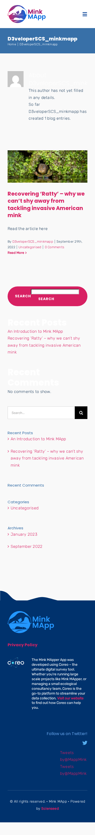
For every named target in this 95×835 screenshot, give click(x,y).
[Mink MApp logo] (27, 7)
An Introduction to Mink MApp (35, 331)
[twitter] (84, 742)
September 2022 (26, 546)
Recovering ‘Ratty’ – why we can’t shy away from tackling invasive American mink (46, 204)
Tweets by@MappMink (73, 756)
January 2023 (24, 534)
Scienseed (50, 808)
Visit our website (70, 698)
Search (23, 296)
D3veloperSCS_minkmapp (32, 241)
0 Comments (54, 247)
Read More (16, 253)
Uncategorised (29, 247)
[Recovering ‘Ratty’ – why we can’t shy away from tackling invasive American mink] (47, 166)
